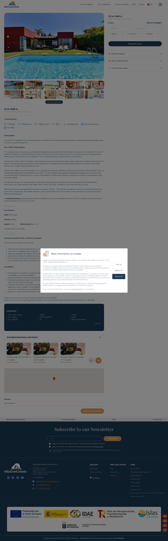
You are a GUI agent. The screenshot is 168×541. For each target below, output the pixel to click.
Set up (119, 264)
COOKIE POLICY (77, 289)
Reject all (119, 270)
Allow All (119, 276)
